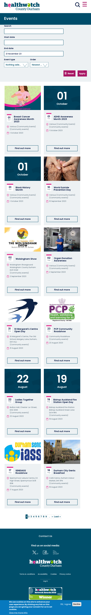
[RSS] (56, 552)
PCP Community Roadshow (63, 330)
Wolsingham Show (26, 258)
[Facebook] (46, 552)
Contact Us (45, 536)
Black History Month (23, 188)
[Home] (22, 6)
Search (7, 26)
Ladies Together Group (24, 401)
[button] (16, 64)
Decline (76, 604)
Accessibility (42, 574)
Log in (45, 581)
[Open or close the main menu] (84, 4)
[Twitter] (36, 552)
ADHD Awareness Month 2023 (63, 118)
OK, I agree (65, 604)
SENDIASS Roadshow (21, 472)
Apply (82, 73)
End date (8, 48)
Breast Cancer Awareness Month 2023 (24, 119)
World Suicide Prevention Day (62, 188)
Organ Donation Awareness (63, 259)
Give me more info (18, 612)
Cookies (53, 574)
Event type (9, 59)
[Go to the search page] (77, 5)
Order (33, 59)
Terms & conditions (27, 574)
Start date (9, 37)
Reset (70, 73)
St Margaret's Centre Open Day (26, 330)
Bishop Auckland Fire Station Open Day (65, 401)
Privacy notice (65, 574)
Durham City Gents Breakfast (64, 472)
